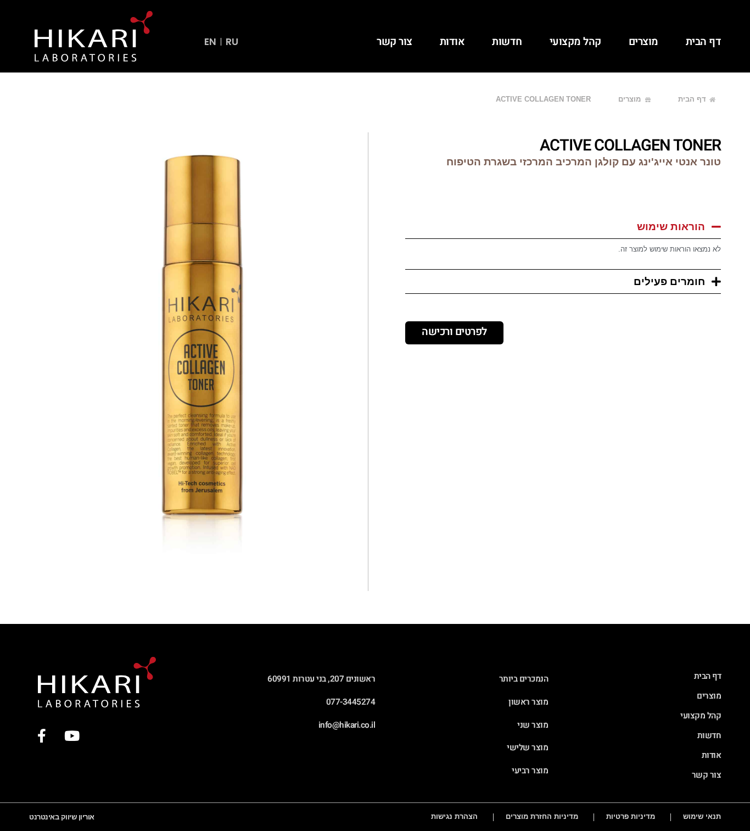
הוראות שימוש (671, 226)
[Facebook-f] (41, 736)
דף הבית (703, 41)
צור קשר (394, 41)
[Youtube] (72, 736)
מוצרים (643, 41)
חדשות (507, 41)
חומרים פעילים (669, 281)
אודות (452, 41)
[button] (563, 226)
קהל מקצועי (575, 41)
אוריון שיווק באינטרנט (61, 817)
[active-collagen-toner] (200, 362)
